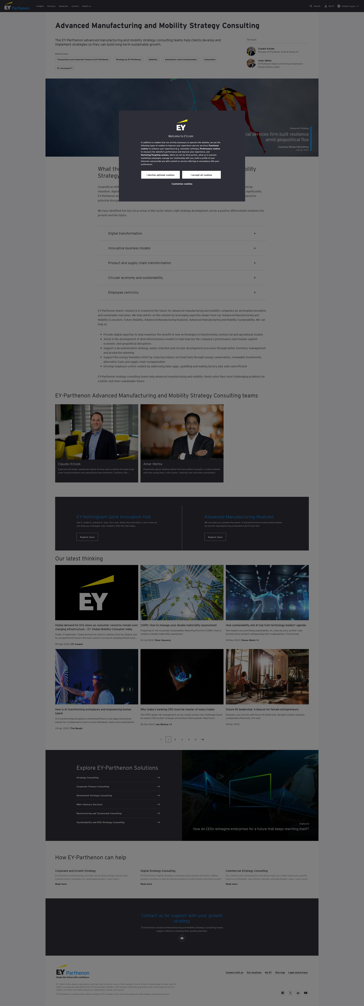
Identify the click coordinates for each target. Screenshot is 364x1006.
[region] (182, 156)
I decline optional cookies (160, 174)
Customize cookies (182, 183)
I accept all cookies (201, 174)
